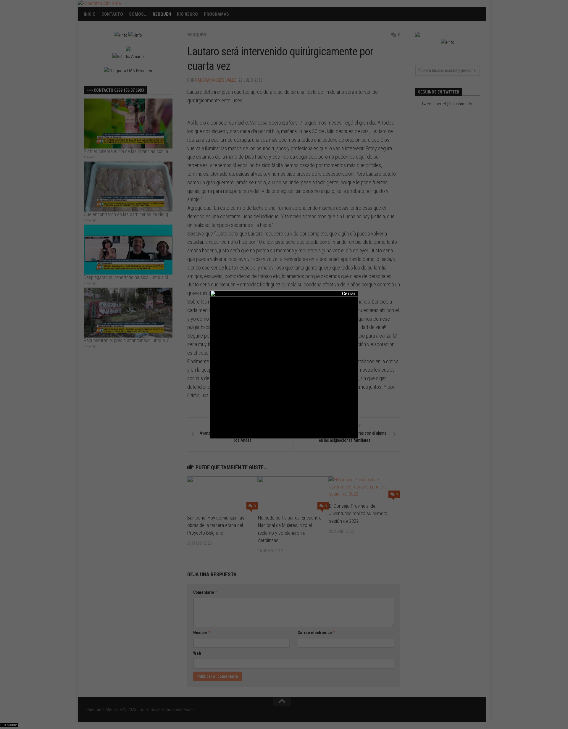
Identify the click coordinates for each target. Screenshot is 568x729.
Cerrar (344, 293)
